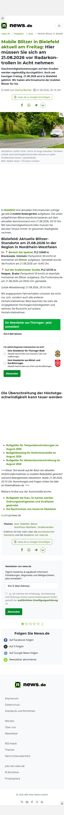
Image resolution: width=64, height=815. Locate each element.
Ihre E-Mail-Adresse (13, 334)
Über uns (10, 727)
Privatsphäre (12, 778)
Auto (16, 523)
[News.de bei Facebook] (32, 802)
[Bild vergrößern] (61, 114)
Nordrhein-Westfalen (25, 527)
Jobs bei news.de (15, 766)
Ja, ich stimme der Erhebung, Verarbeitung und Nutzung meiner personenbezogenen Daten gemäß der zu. (31, 598)
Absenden (12, 373)
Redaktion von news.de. (36, 534)
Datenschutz (12, 704)
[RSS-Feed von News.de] (42, 802)
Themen (10, 749)
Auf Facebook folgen (21, 640)
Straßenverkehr (46, 527)
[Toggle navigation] (59, 25)
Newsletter (11, 733)
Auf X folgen (16, 646)
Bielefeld (25, 523)
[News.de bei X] (37, 802)
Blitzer (34, 523)
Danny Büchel (23, 90)
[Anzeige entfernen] (62, 803)
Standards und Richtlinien (20, 711)
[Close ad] (2, 18)
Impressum (11, 698)
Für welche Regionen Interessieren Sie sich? (25, 347)
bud (3, 515)
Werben (9, 721)
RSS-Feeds (11, 743)
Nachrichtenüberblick (17, 756)
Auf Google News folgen (23, 653)
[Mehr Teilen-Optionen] (43, 105)
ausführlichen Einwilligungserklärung (38, 600)
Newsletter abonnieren (23, 659)
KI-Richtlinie (12, 772)
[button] (32, 97)
